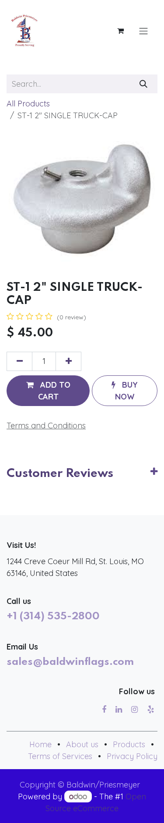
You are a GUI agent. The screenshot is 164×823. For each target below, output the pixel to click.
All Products (28, 104)
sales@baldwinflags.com (70, 662)
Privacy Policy (132, 756)
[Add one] (68, 361)
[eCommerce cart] (120, 30)
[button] (48, 390)
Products (129, 744)
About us (82, 744)
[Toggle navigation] (143, 31)
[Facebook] (104, 709)
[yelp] (150, 709)
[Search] (143, 83)
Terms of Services (60, 756)
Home (40, 744)
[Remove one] (19, 361)
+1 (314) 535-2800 (53, 616)
